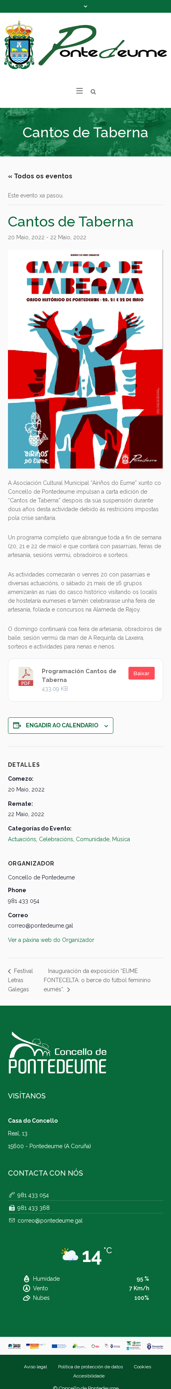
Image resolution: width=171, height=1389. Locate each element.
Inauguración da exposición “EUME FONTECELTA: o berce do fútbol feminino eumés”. (97, 980)
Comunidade (92, 839)
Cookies (142, 1366)
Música (121, 839)
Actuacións (22, 839)
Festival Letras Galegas (20, 980)
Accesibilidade (89, 1376)
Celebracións (56, 839)
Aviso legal (35, 1366)
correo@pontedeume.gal (50, 1220)
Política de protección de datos (90, 1366)
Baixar (142, 673)
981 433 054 (33, 1195)
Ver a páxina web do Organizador (51, 940)
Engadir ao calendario (62, 725)
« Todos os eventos (40, 176)
